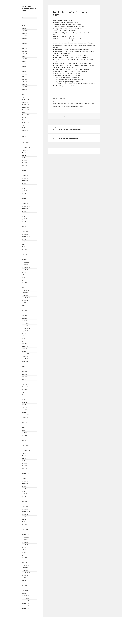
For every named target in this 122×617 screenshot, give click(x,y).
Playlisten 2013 (25, 117)
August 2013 (25, 361)
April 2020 (24, 160)
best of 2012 (24, 61)
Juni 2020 (24, 155)
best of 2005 (24, 43)
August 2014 (25, 331)
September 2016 (26, 267)
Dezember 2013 (25, 351)
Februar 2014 (25, 346)
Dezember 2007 (25, 534)
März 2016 (24, 282)
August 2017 (25, 239)
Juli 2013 (24, 364)
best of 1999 (24, 28)
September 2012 (26, 389)
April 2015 (24, 310)
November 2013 (25, 353)
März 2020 (24, 163)
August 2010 (25, 453)
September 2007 (26, 542)
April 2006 (24, 585)
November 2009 (25, 476)
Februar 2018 (25, 224)
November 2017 (25, 231)
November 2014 (25, 323)
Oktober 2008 (25, 509)
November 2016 (25, 262)
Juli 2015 (24, 303)
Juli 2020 (24, 152)
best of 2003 (24, 38)
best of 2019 (24, 79)
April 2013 (24, 371)
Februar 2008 (25, 529)
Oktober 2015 (25, 295)
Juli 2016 (24, 272)
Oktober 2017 (25, 234)
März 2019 (24, 193)
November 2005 (25, 598)
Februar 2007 (25, 560)
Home (23, 92)
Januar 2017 (25, 257)
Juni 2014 (24, 336)
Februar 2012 (25, 407)
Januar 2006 (25, 593)
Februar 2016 (25, 285)
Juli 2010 (24, 455)
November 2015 (25, 292)
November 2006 (25, 567)
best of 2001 (24, 33)
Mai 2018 (24, 216)
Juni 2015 (24, 305)
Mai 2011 (24, 430)
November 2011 (25, 415)
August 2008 (25, 514)
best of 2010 (24, 56)
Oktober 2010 (25, 448)
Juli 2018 (24, 211)
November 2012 (25, 384)
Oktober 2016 (25, 264)
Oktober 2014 (25, 325)
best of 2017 (24, 74)
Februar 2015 (25, 315)
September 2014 (26, 328)
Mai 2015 (24, 308)
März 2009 (24, 496)
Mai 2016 (24, 277)
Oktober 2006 (25, 570)
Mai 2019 (24, 188)
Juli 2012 (24, 394)
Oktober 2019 (25, 175)
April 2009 (24, 494)
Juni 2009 (24, 488)
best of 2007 (24, 48)
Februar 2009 (25, 499)
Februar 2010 (25, 468)
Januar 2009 (25, 501)
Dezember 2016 (25, 259)
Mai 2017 (24, 247)
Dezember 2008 (25, 504)
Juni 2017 (24, 244)
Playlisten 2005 (25, 97)
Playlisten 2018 (25, 130)
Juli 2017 (24, 241)
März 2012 (24, 404)
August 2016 (25, 269)
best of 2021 (24, 87)
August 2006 (25, 575)
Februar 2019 (25, 196)
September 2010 (26, 450)
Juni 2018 (24, 213)
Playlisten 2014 (25, 120)
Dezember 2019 (25, 170)
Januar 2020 (25, 168)
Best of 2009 (25, 53)
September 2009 (26, 481)
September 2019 (26, 178)
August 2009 (25, 483)
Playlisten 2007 (25, 102)
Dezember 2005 (25, 595)
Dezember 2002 (25, 606)
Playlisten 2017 (25, 127)
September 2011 (26, 420)
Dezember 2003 (25, 603)
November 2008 (25, 506)
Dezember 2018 (25, 198)
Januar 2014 (25, 348)
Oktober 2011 (25, 417)
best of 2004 (24, 41)
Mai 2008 (24, 522)
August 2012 (25, 392)
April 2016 (24, 280)
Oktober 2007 (25, 539)
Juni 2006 (24, 580)
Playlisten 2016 (25, 125)
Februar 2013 (25, 376)
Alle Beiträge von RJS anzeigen (76, 106)
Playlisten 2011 (25, 112)
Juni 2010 (24, 458)
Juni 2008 (24, 519)
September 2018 (26, 206)
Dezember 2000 (25, 611)
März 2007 (24, 557)
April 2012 (24, 402)
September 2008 (26, 511)
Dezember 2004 (25, 600)
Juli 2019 (24, 183)
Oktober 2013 (25, 356)
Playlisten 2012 (25, 115)
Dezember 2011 (25, 412)
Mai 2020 (24, 157)
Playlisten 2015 (25, 122)
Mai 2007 (24, 552)
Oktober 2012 (25, 387)
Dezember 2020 (25, 140)
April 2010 (24, 463)
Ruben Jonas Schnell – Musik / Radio (29, 8)
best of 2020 (24, 84)
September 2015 (26, 297)
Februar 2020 (25, 165)
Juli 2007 (24, 547)
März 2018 (24, 221)
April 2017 (24, 249)
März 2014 (24, 343)
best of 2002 (24, 36)
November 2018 (25, 201)
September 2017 (26, 236)
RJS (57, 116)
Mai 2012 (24, 399)
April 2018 (24, 219)
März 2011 (24, 435)
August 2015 (25, 300)
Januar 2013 (25, 379)
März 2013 (24, 374)
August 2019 (25, 180)
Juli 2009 (24, 486)
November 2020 (25, 142)
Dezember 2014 (25, 320)
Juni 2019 (24, 185)
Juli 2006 (24, 578)
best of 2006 (24, 46)
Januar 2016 (25, 287)
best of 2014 (24, 66)
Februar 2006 (25, 590)
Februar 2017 (25, 254)
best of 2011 (24, 59)
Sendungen (63, 116)
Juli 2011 (24, 425)
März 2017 (24, 252)
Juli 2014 (24, 333)
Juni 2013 (24, 366)
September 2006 (26, 572)
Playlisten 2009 (25, 107)
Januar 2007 (25, 562)
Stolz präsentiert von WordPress (61, 151)
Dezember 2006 (25, 565)
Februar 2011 (25, 438)
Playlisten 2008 (25, 104)
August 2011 (25, 422)
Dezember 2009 (25, 473)
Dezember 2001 (25, 608)
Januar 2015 (25, 318)
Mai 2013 (24, 369)
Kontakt (24, 94)
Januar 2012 (25, 410)
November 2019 (25, 173)
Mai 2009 (24, 491)
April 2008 (24, 524)
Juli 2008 (24, 516)
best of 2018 (24, 76)
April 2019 (24, 191)
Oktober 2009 (25, 478)
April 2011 (24, 432)
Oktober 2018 (25, 203)
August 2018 (25, 208)
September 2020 (26, 147)
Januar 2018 (25, 226)
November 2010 (25, 445)
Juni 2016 (24, 275)
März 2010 (24, 466)
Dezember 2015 (25, 290)
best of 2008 (24, 51)
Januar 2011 (25, 440)
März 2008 (24, 527)
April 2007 (24, 555)
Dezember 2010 (25, 443)
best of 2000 (24, 31)
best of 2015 (24, 69)
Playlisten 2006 (25, 99)
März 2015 (24, 313)
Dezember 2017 (25, 229)
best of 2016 (24, 71)
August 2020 (25, 150)
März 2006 (24, 588)
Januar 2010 (25, 471)
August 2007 (25, 544)
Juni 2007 (24, 550)
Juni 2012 (24, 397)
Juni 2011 (24, 427)
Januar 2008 (25, 532)
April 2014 (24, 341)
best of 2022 (24, 89)
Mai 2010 (24, 460)
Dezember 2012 (25, 381)
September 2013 (26, 359)
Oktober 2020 (25, 145)
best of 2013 (24, 64)
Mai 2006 (24, 583)
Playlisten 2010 (25, 109)
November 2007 (25, 537)
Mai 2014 (24, 338)
